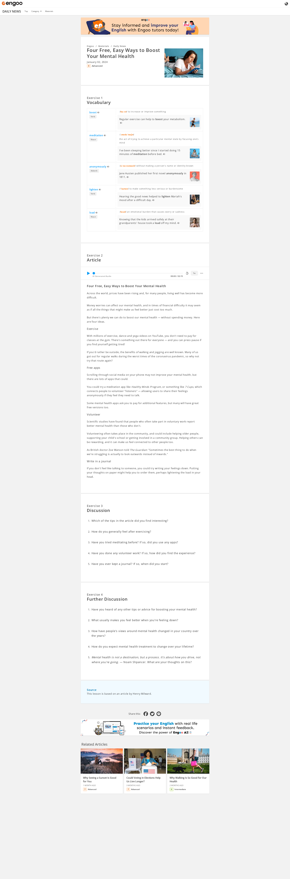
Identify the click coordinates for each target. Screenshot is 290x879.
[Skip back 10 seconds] (187, 273)
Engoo (90, 46)
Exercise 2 (95, 255)
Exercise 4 (95, 594)
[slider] (94, 273)
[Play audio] (98, 113)
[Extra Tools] (202, 273)
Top (26, 11)
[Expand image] (183, 62)
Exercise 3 (95, 506)
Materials (49, 11)
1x (194, 273)
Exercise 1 (95, 98)
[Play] (88, 273)
